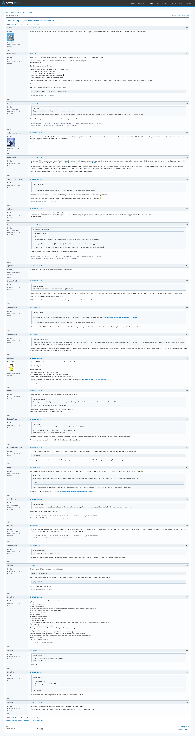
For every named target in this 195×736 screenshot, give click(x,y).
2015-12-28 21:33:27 (36, 307)
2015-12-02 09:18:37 (36, 103)
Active (178, 15)
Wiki (157, 3)
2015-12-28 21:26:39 (36, 281)
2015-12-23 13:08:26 (36, 179)
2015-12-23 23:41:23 (36, 209)
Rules (12, 12)
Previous (13, 24)
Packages (141, 3)
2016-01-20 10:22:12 (36, 525)
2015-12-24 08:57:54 (36, 224)
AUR (180, 3)
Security (173, 3)
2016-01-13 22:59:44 (36, 419)
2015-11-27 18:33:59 (36, 53)
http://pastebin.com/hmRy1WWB (95, 379)
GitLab (164, 3)
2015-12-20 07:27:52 (36, 157)
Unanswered (185, 15)
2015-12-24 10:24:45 (36, 266)
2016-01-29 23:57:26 (36, 672)
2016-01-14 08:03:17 (36, 467)
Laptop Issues (19, 21)
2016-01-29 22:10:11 (36, 650)
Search (18, 12)
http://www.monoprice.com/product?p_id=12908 (80, 163)
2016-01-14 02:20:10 (36, 447)
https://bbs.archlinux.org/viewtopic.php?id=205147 (76, 491)
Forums (150, 3)
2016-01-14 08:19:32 (36, 499)
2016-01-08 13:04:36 (36, 390)
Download (188, 3)
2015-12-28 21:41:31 (36, 334)
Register (24, 12)
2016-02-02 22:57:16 (36, 702)
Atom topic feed (184, 726)
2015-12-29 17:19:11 (36, 358)
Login (30, 12)
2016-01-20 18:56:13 (36, 545)
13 (34, 24)
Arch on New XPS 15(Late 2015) (42, 21)
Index (7, 12)
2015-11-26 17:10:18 (36, 28)
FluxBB (186, 729)
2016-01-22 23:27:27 (36, 565)
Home (133, 3)
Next (38, 24)
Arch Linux (11, 3)
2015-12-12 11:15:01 (36, 133)
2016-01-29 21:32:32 (36, 597)
